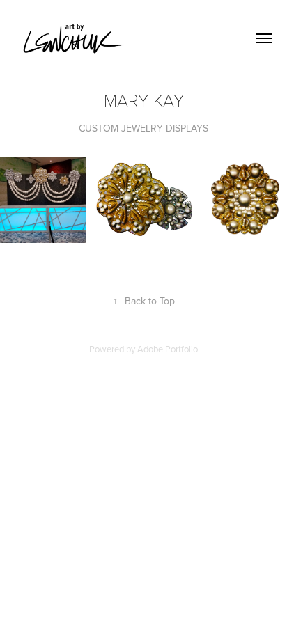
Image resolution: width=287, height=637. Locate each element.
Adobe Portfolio (167, 349)
